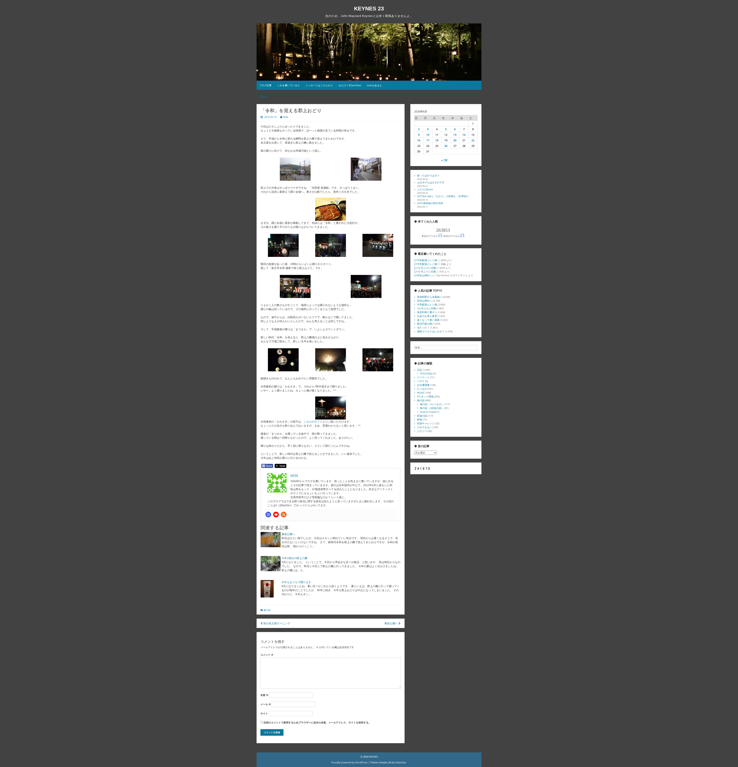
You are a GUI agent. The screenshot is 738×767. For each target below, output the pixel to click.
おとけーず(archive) (350, 85)
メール (265, 704)
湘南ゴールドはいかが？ (431, 331)
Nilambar (401, 762)
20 (454, 140)
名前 (264, 695)
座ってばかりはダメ (428, 175)
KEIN (285, 117)
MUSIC (421, 392)
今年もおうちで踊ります (296, 582)
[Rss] (284, 514)
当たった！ (423, 327)
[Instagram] (268, 514)
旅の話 (267, 610)
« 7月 (444, 160)
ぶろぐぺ (422, 431)
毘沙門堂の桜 (424, 323)
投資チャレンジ (426, 423)
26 (445, 146)
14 (463, 135)
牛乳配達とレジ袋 (427, 260)
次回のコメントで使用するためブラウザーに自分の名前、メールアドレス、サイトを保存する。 (317, 722)
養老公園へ (288, 534)
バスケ (421, 381)
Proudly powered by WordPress (349, 762)
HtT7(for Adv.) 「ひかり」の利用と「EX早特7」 (443, 196)
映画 (419, 419)
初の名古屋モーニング (276, 623)
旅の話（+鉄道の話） (432, 408)
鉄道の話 (422, 415)
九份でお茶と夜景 (427, 316)
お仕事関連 (423, 385)
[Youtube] (276, 514)
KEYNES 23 (369, 9)
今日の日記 (426, 373)
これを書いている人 (288, 85)
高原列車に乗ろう (427, 312)
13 (454, 135)
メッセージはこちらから (319, 85)
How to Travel (428, 412)
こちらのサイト (313, 421)
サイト (264, 713)
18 (436, 140)
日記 (419, 370)
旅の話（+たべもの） (432, 404)
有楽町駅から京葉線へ (429, 297)
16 (418, 140)
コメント (266, 654)
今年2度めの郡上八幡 (294, 558)
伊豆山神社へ (424, 275)
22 (473, 140)
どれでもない (424, 427)
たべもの (422, 389)
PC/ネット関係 (425, 396)
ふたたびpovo (425, 189)
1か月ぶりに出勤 (426, 268)
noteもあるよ (374, 85)
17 (427, 140)
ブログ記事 (265, 85)
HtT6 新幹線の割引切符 (430, 203)
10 (427, 135)
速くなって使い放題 (428, 320)
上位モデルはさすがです (431, 182)
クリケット (423, 377)
